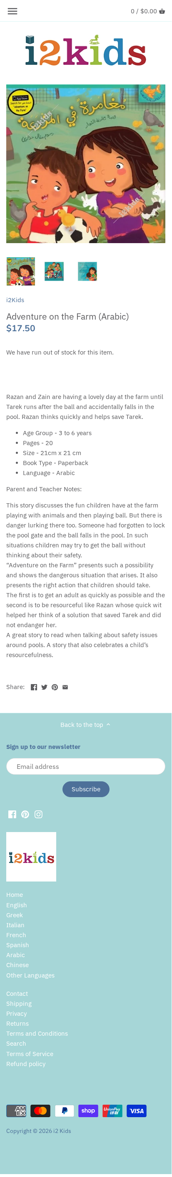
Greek (14, 915)
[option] (20, 271)
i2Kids (15, 300)
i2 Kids (62, 1131)
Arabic (15, 955)
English (16, 905)
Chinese (17, 965)
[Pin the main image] (55, 686)
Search (16, 1043)
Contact (17, 993)
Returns (17, 1023)
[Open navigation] (12, 11)
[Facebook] (12, 813)
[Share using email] (65, 686)
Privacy (16, 1013)
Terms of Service (29, 1054)
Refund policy (25, 1064)
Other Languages (30, 975)
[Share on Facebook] (34, 686)
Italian (15, 925)
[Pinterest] (25, 813)
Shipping (19, 1003)
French (16, 935)
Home (14, 895)
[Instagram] (38, 813)
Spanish (17, 945)
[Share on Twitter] (44, 686)
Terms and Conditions (37, 1033)
